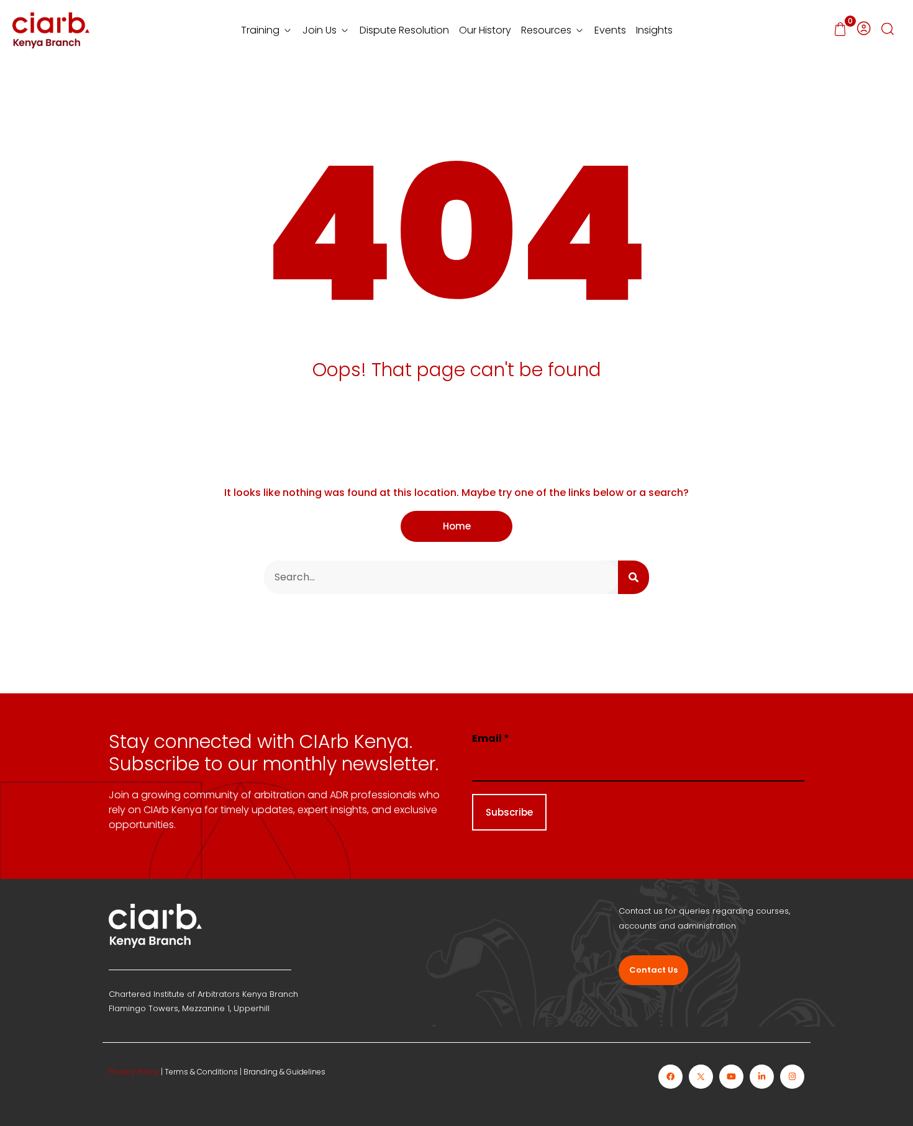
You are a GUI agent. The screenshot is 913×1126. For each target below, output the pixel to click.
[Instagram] (792, 1077)
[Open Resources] (579, 30)
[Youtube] (731, 1077)
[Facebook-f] (670, 1077)
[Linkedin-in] (762, 1077)
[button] (887, 30)
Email (490, 738)
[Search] (633, 577)
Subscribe (509, 812)
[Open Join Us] (345, 30)
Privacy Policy (134, 1071)
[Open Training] (288, 30)
